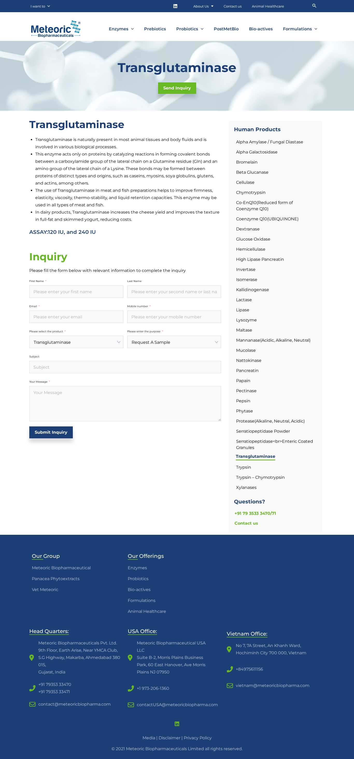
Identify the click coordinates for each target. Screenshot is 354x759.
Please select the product (46, 331)
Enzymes (118, 28)
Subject (34, 356)
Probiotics (187, 28)
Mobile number (137, 306)
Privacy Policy (198, 737)
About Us (201, 6)
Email (33, 306)
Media (149, 737)
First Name (36, 281)
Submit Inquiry (51, 432)
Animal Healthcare (268, 6)
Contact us (233, 6)
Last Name (134, 281)
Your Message (38, 381)
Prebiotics (155, 28)
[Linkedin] (175, 6)
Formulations (297, 28)
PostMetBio (226, 28)
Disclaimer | (171, 737)
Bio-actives (261, 28)
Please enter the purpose (143, 331)
